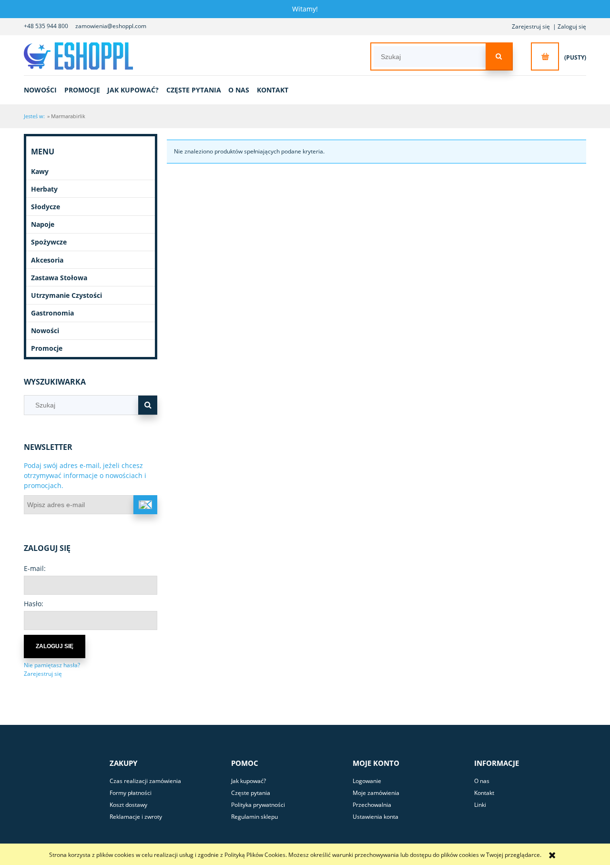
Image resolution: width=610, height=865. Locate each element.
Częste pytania (250, 793)
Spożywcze (49, 241)
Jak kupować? (248, 781)
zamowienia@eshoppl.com (110, 26)
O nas (481, 781)
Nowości (45, 330)
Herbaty (44, 188)
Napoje (42, 224)
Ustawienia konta (375, 817)
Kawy (40, 171)
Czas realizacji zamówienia (145, 781)
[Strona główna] (83, 56)
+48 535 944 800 (46, 26)
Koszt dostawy (128, 805)
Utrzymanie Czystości (66, 295)
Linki (480, 805)
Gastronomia (52, 312)
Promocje (46, 348)
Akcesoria (47, 260)
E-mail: (35, 568)
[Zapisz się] (145, 504)
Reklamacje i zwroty (136, 817)
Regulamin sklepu (254, 817)
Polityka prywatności (258, 805)
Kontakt (484, 793)
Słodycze (45, 206)
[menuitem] (43, 90)
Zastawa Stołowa (59, 277)
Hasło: (33, 603)
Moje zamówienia (376, 793)
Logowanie (367, 781)
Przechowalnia (372, 805)
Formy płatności (131, 793)
